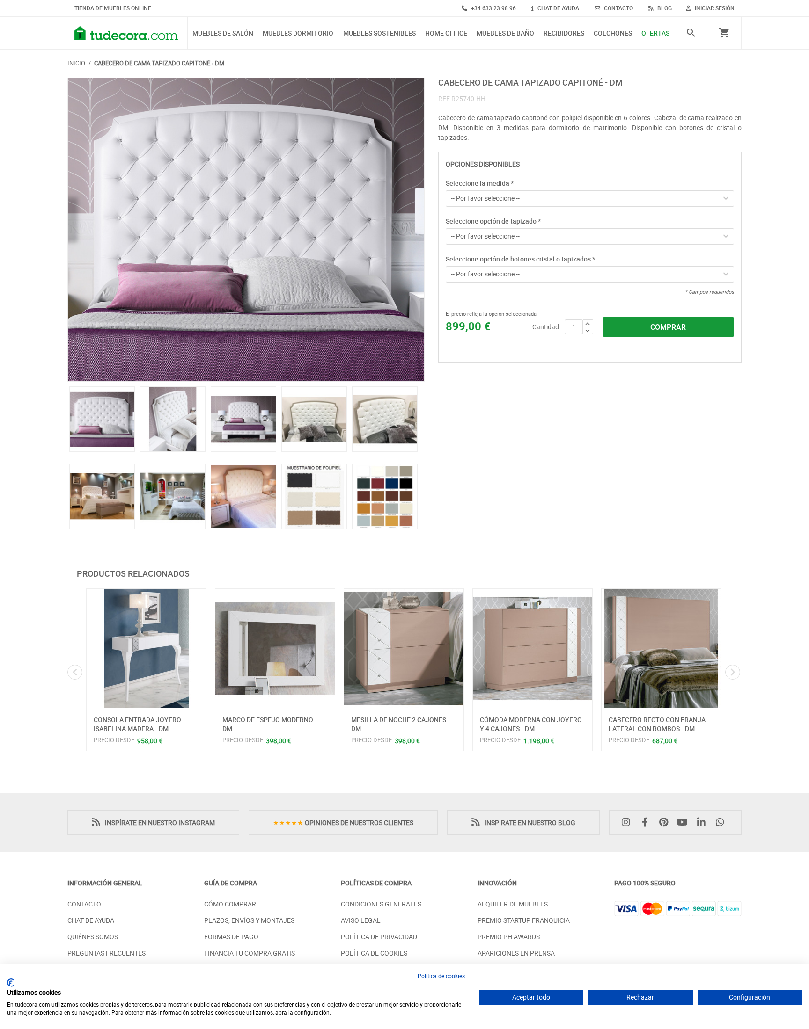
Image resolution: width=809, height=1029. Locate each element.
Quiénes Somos (92, 936)
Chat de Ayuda (90, 920)
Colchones (613, 33)
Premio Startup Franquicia (524, 920)
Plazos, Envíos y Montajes (249, 920)
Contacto (84, 903)
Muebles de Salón (222, 33)
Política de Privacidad (379, 936)
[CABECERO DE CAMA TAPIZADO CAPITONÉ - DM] (246, 230)
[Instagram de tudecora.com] (628, 822)
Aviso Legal (361, 920)
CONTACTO (618, 8)
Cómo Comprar (230, 903)
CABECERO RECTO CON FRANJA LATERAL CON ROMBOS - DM (657, 724)
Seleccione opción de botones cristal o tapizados (520, 258)
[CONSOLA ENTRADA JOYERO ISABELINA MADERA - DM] (146, 648)
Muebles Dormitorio (298, 33)
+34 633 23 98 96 (493, 8)
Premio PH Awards (509, 936)
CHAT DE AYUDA (557, 8)
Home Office (446, 33)
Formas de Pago (231, 936)
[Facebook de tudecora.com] (647, 822)
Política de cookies (441, 975)
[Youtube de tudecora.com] (685, 822)
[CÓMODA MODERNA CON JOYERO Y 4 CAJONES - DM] (532, 648)
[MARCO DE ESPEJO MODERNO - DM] (275, 648)
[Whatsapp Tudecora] (722, 822)
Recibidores (564, 33)
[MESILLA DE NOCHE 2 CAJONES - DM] (403, 648)
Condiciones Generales (381, 903)
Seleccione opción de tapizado (493, 221)
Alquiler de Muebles (513, 903)
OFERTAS (655, 33)
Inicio (76, 63)
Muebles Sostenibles (379, 33)
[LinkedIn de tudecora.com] (703, 822)
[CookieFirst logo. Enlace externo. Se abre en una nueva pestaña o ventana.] (10, 982)
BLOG (664, 8)
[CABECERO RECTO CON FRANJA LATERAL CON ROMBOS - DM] (661, 648)
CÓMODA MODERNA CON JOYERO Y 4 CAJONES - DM (531, 724)
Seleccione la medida (480, 183)
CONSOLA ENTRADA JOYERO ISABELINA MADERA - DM (137, 724)
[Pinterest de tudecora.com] (665, 822)
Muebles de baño (505, 33)
